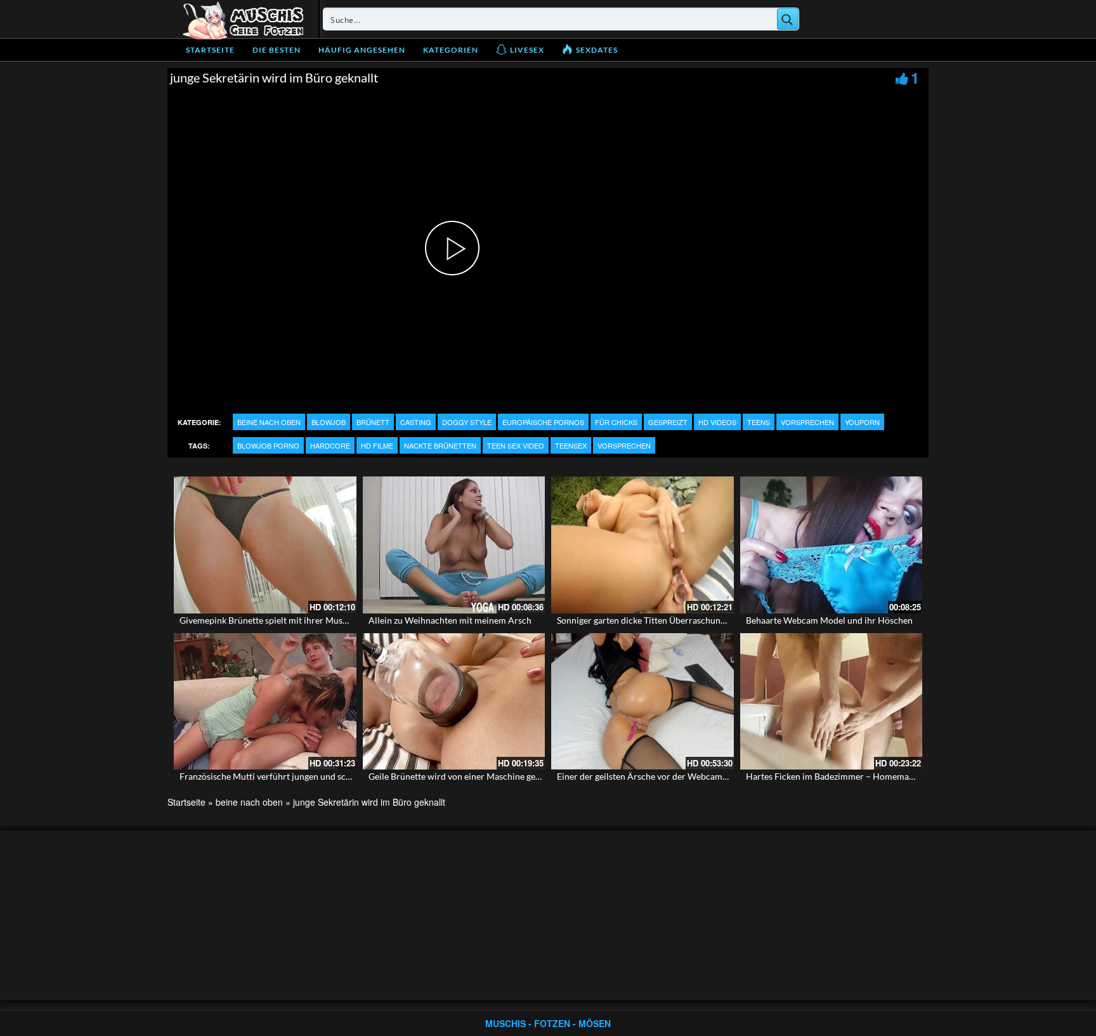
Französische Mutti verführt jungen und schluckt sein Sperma (299, 776)
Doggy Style (467, 422)
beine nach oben (269, 422)
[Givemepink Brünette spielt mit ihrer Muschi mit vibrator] (265, 544)
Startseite (210, 50)
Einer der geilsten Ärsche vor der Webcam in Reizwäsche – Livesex (687, 776)
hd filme (377, 445)
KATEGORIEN (450, 50)
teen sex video (515, 445)
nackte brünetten (440, 445)
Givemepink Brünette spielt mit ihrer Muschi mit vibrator (291, 620)
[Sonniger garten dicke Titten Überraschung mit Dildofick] (642, 544)
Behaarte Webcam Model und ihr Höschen (829, 620)
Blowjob (328, 422)
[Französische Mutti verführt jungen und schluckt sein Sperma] (265, 701)
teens (758, 422)
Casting (415, 422)
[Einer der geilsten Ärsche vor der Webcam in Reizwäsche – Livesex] (642, 701)
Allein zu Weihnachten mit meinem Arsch (450, 620)
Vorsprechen (807, 422)
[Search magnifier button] (788, 19)
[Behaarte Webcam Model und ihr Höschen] (831, 544)
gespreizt (668, 422)
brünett (372, 422)
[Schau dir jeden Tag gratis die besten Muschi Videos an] (242, 19)
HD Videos (717, 422)
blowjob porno (268, 445)
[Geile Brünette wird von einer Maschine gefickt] (454, 701)
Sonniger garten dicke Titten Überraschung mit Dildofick (667, 620)
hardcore (330, 445)
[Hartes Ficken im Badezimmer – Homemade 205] (831, 701)
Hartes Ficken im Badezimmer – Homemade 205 (841, 776)
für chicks (616, 422)
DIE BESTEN (276, 50)
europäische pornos (543, 422)
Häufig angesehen (361, 50)
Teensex (571, 445)
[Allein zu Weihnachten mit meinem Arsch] (454, 544)
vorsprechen (624, 445)
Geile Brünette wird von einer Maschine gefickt (460, 776)
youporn (862, 422)
